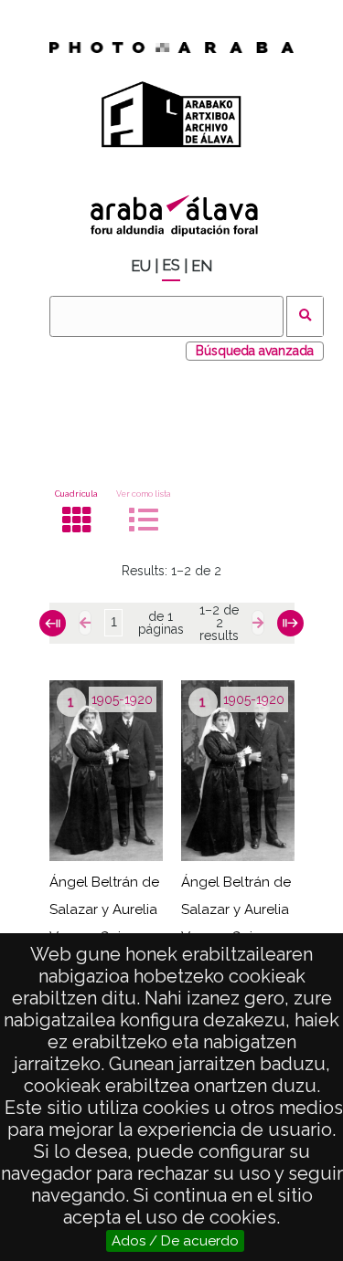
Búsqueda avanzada (255, 350)
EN (201, 266)
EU (141, 266)
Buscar (305, 316)
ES (171, 265)
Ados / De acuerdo (175, 1241)
